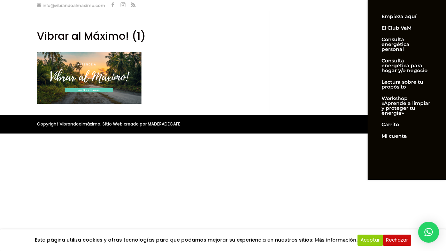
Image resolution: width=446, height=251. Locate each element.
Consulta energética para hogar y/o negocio (405, 66)
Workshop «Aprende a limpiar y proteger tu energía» (406, 106)
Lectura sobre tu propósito (402, 84)
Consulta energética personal (395, 44)
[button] (428, 232)
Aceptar (370, 240)
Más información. (336, 240)
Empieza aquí (399, 17)
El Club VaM (397, 28)
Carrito (390, 125)
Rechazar (397, 240)
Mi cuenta (394, 136)
